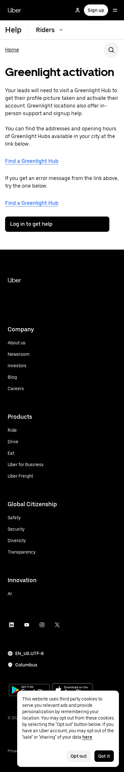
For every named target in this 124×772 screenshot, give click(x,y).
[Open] (115, 10)
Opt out (79, 756)
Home (12, 50)
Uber (14, 10)
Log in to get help (31, 224)
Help (13, 29)
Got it (104, 756)
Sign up (96, 10)
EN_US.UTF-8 (29, 653)
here (87, 737)
